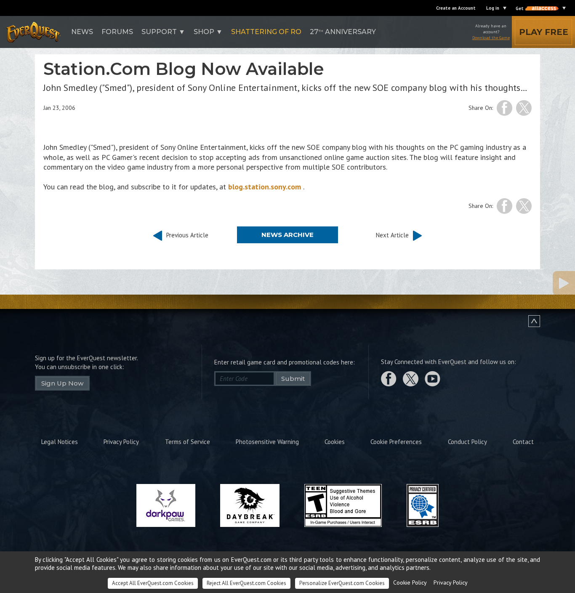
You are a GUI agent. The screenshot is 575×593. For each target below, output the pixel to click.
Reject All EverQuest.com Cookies (246, 583)
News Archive (287, 235)
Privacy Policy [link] (451, 582)
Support (159, 32)
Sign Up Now (62, 383)
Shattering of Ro (266, 32)
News (82, 32)
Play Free (543, 32)
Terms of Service (187, 442)
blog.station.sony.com (265, 186)
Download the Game (491, 37)
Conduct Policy (467, 442)
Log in (492, 8)
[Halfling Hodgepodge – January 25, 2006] (522, 283)
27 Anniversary (343, 32)
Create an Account (456, 8)
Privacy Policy (121, 442)
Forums (117, 32)
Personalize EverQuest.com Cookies (342, 583)
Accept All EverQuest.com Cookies (153, 583)
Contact (523, 442)
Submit (293, 379)
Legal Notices (59, 442)
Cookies (335, 442)
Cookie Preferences (396, 442)
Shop (204, 32)
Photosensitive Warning (267, 442)
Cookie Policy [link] (410, 582)
